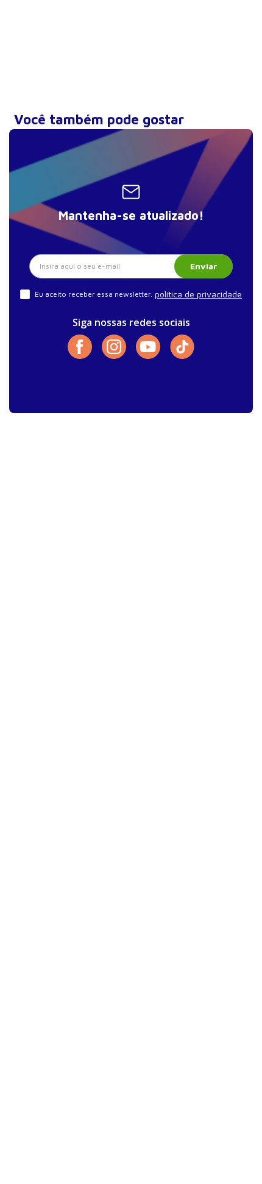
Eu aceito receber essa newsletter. (93, 294)
